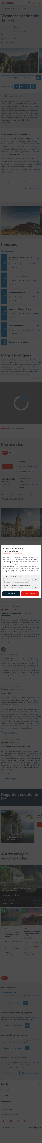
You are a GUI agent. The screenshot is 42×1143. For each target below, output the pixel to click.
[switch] (35, 579)
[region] (21, 582)
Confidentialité (17, 553)
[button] (34, 579)
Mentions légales (7, 553)
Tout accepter (30, 593)
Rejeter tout (11, 593)
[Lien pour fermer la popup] (39, 548)
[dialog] (21, 571)
